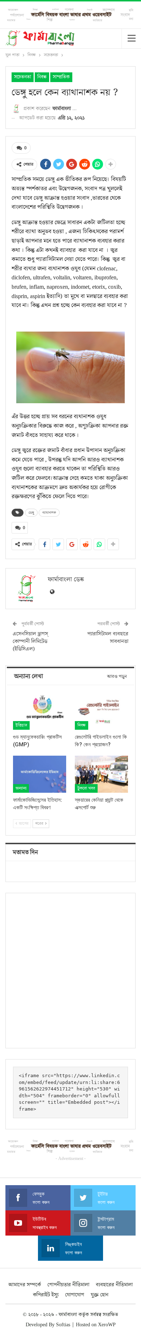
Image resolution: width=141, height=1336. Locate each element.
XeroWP (107, 1324)
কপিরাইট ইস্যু (46, 1295)
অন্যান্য (21, 788)
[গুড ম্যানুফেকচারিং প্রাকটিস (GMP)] (39, 711)
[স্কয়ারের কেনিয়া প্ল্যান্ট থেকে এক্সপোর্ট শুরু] (101, 774)
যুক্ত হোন (99, 1295)
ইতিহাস (21, 725)
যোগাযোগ (74, 1295)
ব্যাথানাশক (49, 512)
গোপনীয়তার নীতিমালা (68, 1284)
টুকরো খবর (86, 788)
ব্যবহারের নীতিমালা (114, 1284)
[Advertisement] (70, 970)
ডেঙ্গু (31, 512)
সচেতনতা (22, 77)
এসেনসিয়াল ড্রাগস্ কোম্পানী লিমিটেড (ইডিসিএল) (30, 641)
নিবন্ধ (42, 77)
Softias (63, 1324)
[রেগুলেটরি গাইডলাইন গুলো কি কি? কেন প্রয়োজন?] (101, 711)
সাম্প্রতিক (61, 77)
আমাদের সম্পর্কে (24, 1284)
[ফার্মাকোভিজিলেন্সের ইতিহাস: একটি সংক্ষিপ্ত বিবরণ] (39, 774)
